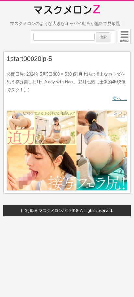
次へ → (119, 98)
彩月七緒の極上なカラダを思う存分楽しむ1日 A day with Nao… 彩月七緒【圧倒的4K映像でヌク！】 (66, 82)
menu (124, 40)
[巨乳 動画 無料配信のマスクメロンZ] (67, 9)
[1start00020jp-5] (67, 150)
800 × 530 (62, 74)
